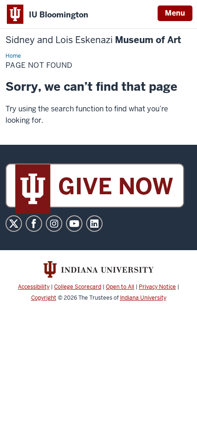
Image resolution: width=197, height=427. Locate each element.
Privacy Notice (157, 286)
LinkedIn (94, 223)
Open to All (120, 286)
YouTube (74, 223)
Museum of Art (93, 40)
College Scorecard (77, 286)
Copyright (43, 297)
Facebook (34, 223)
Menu (175, 13)
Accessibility (33, 286)
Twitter (13, 223)
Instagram (54, 223)
